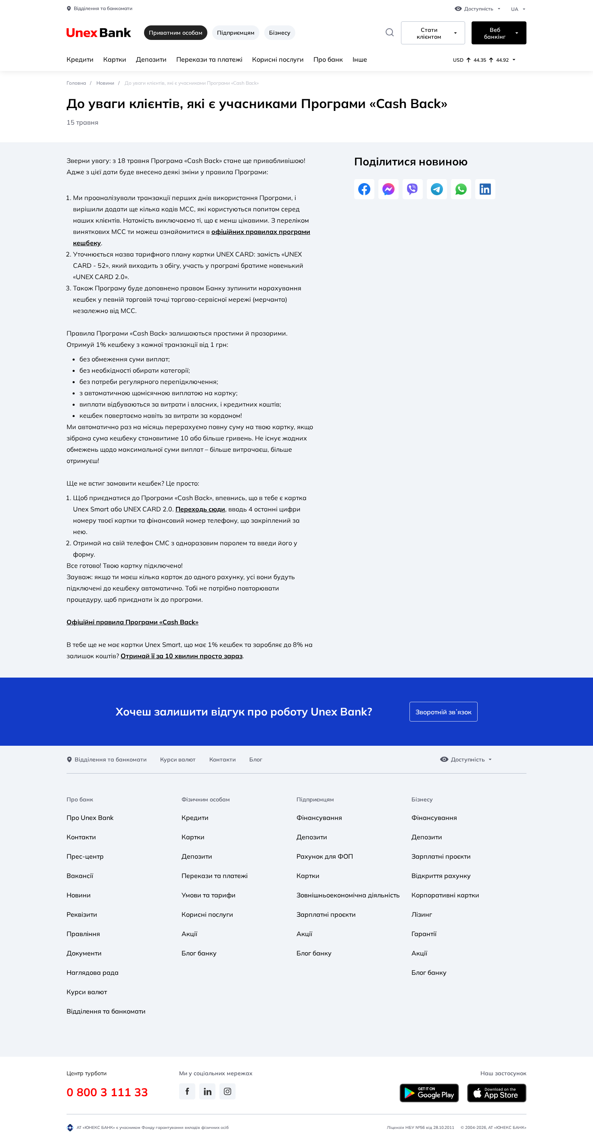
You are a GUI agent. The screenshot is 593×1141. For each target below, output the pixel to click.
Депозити (151, 59)
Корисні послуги (278, 59)
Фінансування (319, 818)
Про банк (328, 59)
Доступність (478, 9)
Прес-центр (85, 856)
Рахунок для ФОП (324, 856)
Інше (360, 59)
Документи (84, 953)
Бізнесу (279, 32)
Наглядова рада (93, 972)
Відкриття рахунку (441, 876)
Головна (76, 83)
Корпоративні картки (445, 895)
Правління (83, 934)
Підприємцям (236, 32)
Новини (105, 83)
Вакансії (80, 876)
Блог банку (199, 953)
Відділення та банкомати (103, 8)
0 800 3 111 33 (107, 1092)
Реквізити (82, 914)
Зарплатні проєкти (326, 914)
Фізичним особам (206, 799)
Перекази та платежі (209, 59)
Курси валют (178, 759)
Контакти (222, 759)
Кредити (80, 59)
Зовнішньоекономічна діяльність (348, 895)
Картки (114, 59)
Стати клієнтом (429, 33)
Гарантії (423, 934)
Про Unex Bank (90, 818)
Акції (189, 934)
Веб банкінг (494, 33)
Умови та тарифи (209, 895)
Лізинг (421, 914)
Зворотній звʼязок (444, 712)
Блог (255, 759)
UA (514, 9)
